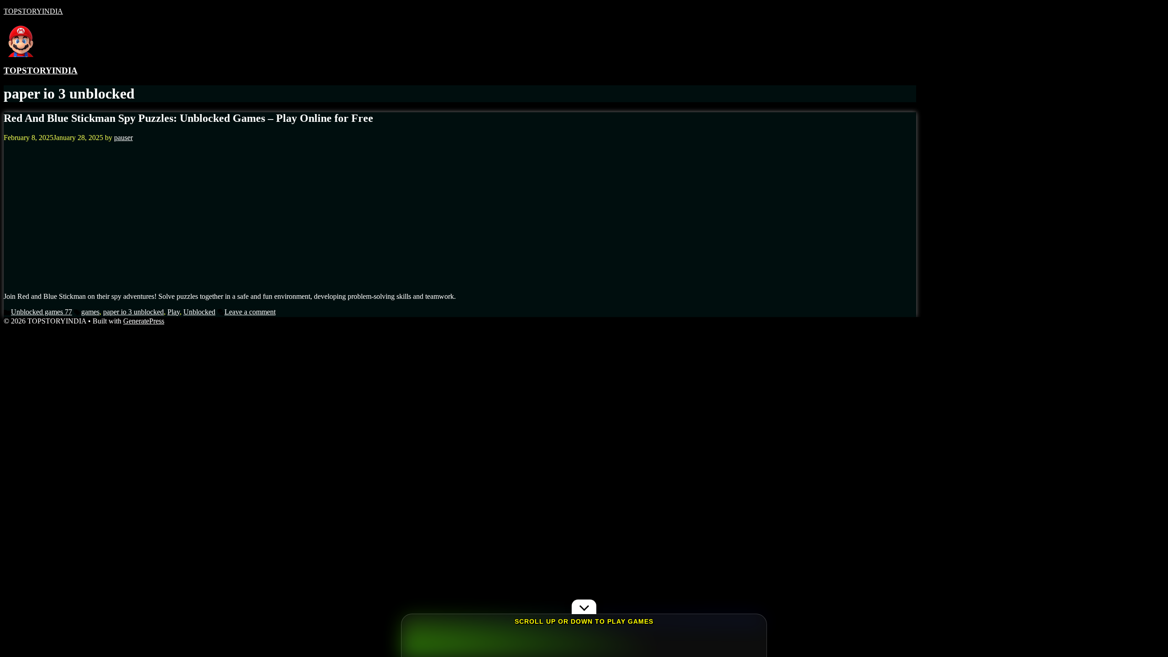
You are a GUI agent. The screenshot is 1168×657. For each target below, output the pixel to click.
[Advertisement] (459, 221)
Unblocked (199, 312)
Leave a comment (250, 312)
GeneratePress (143, 321)
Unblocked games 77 (41, 312)
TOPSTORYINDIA (33, 11)
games (90, 312)
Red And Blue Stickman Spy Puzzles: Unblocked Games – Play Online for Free (188, 118)
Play (173, 312)
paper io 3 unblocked (133, 312)
